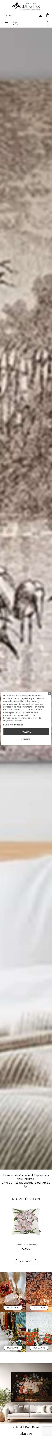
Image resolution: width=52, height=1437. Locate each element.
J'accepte (26, 731)
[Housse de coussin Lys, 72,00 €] (26, 1227)
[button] (48, 15)
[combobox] (31, 23)
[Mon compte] (40, 15)
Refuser (26, 739)
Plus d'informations (13, 724)
